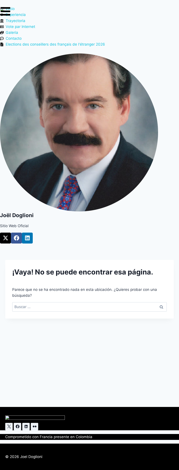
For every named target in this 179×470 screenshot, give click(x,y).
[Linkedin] (27, 238)
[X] (9, 426)
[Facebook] (16, 238)
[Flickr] (34, 426)
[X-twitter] (5, 238)
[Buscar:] (89, 307)
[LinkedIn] (26, 426)
